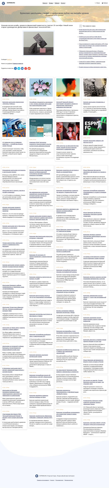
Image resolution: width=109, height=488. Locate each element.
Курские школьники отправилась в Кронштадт (94, 103)
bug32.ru (9, 59)
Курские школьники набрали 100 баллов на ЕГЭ (93, 141)
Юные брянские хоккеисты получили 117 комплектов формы (67, 230)
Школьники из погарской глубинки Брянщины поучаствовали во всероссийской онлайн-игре (13, 348)
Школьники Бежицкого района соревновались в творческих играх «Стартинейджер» (13, 287)
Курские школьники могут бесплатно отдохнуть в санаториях (13, 226)
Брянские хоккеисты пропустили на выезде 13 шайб (40, 277)
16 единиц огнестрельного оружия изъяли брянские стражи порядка (94, 257)
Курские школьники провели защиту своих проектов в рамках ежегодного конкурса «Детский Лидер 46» (40, 217)
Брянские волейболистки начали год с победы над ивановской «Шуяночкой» (67, 351)
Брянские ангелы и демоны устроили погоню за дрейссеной (67, 250)
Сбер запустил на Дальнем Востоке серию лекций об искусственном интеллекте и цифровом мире (67, 147)
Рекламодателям (69, 480)
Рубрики (57, 3)
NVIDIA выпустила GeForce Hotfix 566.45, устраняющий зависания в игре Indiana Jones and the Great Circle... (92, 38)
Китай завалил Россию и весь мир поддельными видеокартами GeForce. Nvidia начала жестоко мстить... (92, 31)
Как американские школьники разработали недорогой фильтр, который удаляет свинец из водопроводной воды (39, 195)
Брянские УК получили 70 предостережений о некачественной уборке (40, 256)
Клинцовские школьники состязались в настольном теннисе (14, 171)
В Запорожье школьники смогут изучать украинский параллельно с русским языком (13, 370)
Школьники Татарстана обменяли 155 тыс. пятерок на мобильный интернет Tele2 (12, 309)
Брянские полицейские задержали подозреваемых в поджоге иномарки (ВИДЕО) (94, 192)
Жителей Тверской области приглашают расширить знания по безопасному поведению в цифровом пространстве (67, 104)
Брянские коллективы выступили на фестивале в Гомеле (40, 315)
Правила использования (43, 480)
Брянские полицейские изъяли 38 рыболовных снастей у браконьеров (40, 376)
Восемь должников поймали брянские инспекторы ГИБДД (65, 311)
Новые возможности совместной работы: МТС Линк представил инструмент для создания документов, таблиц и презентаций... (93, 45)
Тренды (51, 3)
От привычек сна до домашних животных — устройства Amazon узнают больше (12, 144)
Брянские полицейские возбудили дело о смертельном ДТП (40, 335)
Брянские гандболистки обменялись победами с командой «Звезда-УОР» (40, 416)
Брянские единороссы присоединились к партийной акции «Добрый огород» (67, 392)
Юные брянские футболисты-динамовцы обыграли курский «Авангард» (92, 214)
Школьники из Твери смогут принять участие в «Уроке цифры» (13, 328)
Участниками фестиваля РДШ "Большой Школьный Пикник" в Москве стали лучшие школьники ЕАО (12, 416)
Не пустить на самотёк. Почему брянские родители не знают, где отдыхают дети (93, 382)
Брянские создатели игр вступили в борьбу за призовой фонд (67, 171)
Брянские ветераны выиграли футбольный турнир (38, 355)
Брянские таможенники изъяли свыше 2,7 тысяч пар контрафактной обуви (94, 297)
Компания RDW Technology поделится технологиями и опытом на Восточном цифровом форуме (40, 144)
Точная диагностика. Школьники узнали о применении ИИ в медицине (12, 244)
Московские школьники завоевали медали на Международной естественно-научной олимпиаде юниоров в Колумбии (40, 172)
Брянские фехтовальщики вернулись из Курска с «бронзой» (41, 237)
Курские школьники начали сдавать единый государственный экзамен (13, 265)
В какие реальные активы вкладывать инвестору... (93, 67)
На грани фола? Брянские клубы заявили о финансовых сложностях (67, 370)
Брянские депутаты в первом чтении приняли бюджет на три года (94, 340)
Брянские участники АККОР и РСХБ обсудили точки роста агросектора (94, 423)
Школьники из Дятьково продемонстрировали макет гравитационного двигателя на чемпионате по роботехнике (12, 393)
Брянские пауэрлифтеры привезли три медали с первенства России (67, 191)
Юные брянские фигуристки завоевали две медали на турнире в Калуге (94, 171)
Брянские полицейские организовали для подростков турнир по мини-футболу (68, 414)
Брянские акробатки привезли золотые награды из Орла (38, 396)
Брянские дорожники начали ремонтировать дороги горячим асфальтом (93, 319)
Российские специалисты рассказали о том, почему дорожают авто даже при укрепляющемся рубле (40, 103)
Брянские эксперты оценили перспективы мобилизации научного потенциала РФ (94, 236)
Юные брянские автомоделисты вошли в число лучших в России (93, 361)
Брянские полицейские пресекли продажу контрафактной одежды (66, 271)
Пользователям (59, 480)
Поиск (98, 3)
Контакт (63, 3)
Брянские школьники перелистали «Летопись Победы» (13, 103)
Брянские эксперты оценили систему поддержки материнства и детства (94, 277)
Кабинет (105, 3)
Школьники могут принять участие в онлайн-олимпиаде (13, 191)
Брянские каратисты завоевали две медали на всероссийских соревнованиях (67, 210)
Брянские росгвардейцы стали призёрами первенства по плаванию (67, 332)
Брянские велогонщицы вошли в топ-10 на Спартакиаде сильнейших (40, 296)
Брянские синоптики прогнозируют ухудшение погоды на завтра (67, 291)
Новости (45, 3)
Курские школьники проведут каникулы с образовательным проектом (11, 209)
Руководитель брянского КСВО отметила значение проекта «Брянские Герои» (93, 402)
